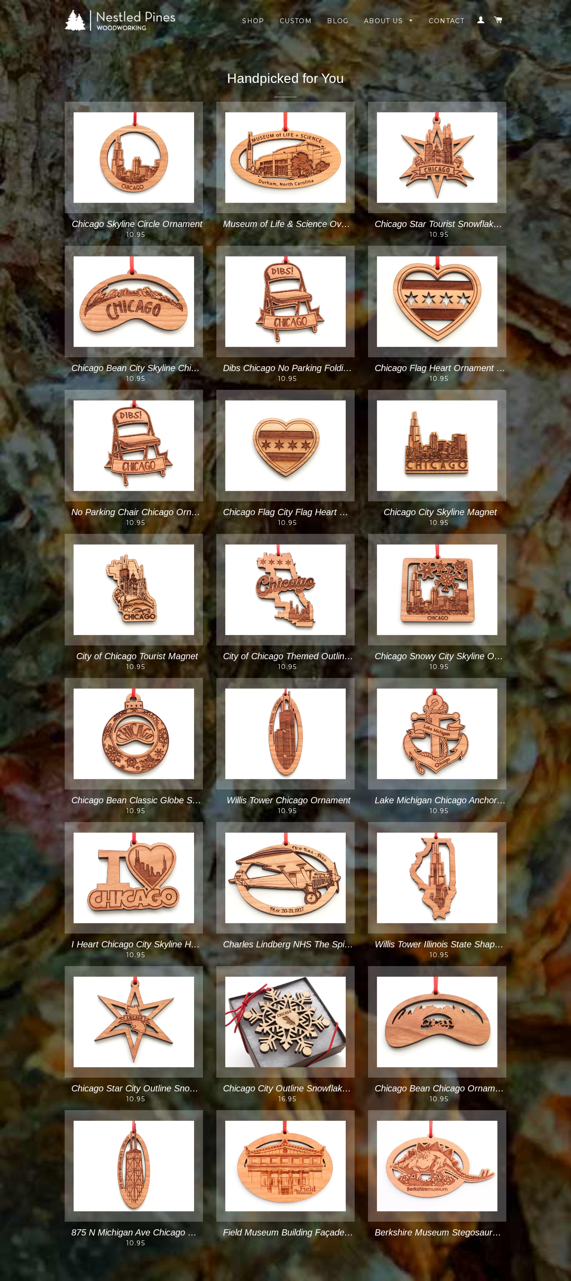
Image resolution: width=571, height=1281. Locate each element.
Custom (296, 21)
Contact (446, 21)
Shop (253, 21)
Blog (338, 21)
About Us (384, 21)
